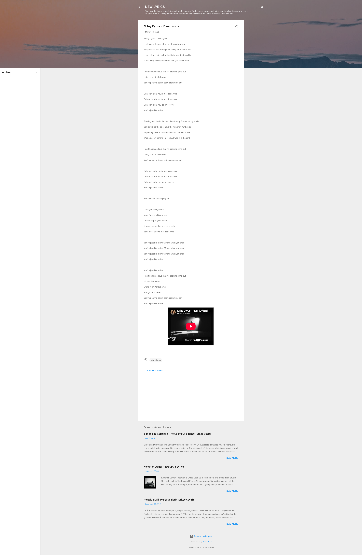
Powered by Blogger (202, 536)
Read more (232, 458)
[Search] (262, 7)
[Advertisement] (255, 62)
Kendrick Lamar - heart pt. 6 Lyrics (164, 466)
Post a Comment (155, 370)
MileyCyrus (156, 360)
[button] (236, 26)
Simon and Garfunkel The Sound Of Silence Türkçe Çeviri (177, 433)
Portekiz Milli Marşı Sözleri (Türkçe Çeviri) (169, 499)
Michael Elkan (207, 542)
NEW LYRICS (155, 7)
